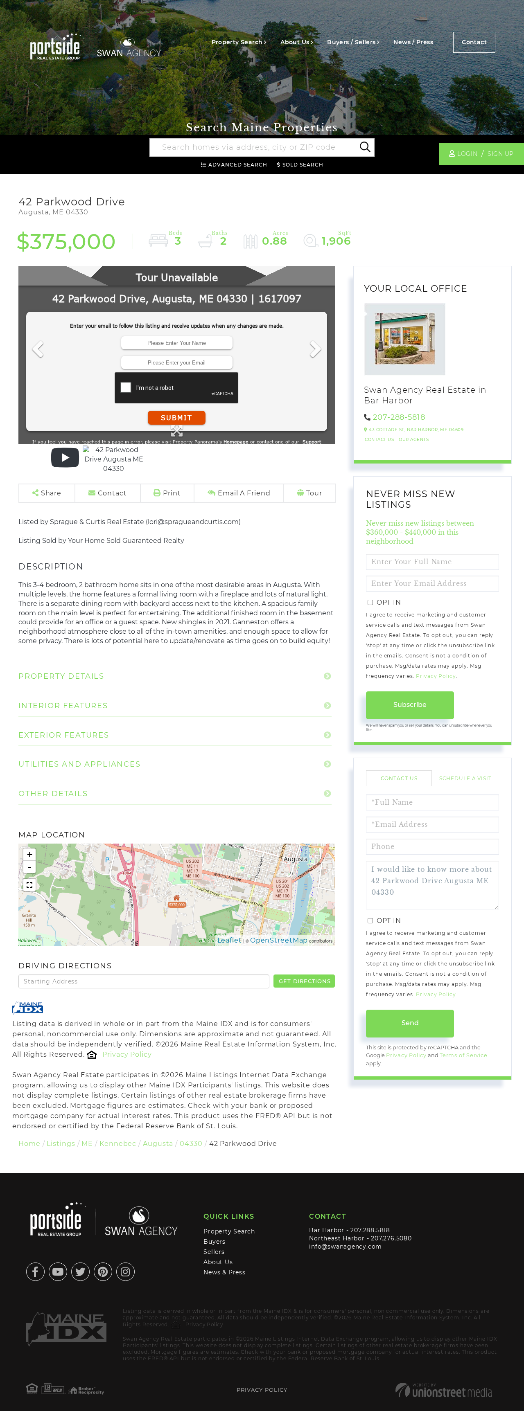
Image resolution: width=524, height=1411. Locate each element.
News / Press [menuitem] (413, 42)
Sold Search (302, 165)
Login (467, 154)
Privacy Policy (126, 1054)
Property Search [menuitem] (237, 42)
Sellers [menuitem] (214, 1252)
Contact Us (379, 439)
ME (87, 1144)
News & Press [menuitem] (224, 1272)
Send (410, 1023)
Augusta (158, 1144)
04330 (191, 1144)
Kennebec (117, 1144)
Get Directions (304, 981)
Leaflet (229, 940)
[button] (364, 148)
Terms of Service (464, 1055)
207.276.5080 (391, 1238)
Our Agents (414, 439)
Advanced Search (237, 165)
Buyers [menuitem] (214, 1241)
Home (29, 1144)
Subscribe (410, 705)
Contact (474, 42)
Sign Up (501, 154)
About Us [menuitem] (294, 42)
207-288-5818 (399, 417)
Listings (61, 1144)
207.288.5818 (370, 1230)
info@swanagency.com (345, 1246)
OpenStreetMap (279, 940)
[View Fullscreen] (29, 885)
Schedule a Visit (465, 778)
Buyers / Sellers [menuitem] (351, 42)
